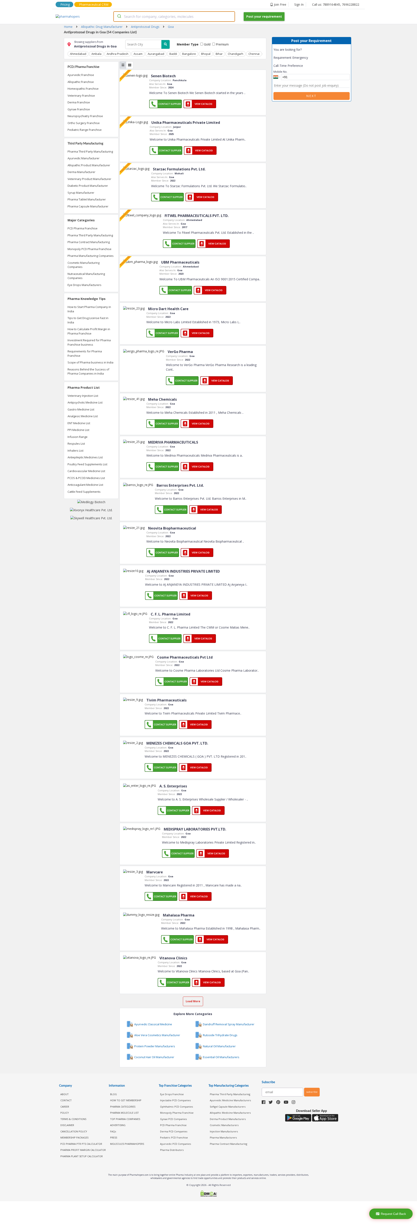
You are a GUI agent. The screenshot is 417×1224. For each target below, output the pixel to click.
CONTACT (66, 1100)
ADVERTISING (118, 1125)
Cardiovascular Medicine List (86, 471)
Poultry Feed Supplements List (87, 464)
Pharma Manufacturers (223, 1137)
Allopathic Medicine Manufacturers (230, 1112)
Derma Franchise (79, 102)
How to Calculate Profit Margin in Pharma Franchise (89, 331)
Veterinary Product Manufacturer (89, 179)
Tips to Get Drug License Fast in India (88, 320)
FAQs (113, 1131)
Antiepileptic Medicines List (85, 457)
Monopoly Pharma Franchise (177, 1112)
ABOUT (64, 1094)
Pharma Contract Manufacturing (89, 242)
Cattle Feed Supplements (84, 492)
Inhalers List (75, 450)
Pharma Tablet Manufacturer (87, 199)
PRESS (113, 1137)
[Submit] (119, 16)
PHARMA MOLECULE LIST (124, 1112)
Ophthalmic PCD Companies (176, 1106)
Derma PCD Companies (173, 1131)
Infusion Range (78, 437)
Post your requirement (264, 16)
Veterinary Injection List (83, 396)
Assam (138, 54)
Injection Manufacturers (224, 1131)
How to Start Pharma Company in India (89, 309)
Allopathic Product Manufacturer (89, 165)
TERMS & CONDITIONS (73, 1119)
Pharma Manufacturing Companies (91, 256)
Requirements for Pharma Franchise (85, 353)
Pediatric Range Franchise (85, 130)
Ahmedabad (78, 54)
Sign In (299, 4)
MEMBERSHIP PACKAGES (74, 1137)
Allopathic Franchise (81, 82)
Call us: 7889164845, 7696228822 (335, 4)
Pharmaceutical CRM (93, 4)
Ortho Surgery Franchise (84, 123)
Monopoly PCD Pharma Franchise (89, 249)
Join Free (280, 4)
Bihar (219, 54)
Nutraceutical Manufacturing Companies (86, 276)
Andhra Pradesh (117, 54)
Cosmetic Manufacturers (224, 1125)
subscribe (312, 1091)
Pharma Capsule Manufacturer (88, 206)
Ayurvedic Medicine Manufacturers (230, 1100)
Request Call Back (393, 1214)
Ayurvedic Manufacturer (83, 158)
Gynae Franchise (79, 109)
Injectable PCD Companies (175, 1100)
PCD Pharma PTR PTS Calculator (81, 1143)
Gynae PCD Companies (173, 1119)
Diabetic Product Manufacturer (88, 186)
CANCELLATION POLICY (73, 1131)
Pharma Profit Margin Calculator (83, 1150)
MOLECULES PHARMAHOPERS (127, 1143)
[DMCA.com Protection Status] (208, 1194)
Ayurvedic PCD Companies (175, 1143)
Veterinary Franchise (81, 96)
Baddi (173, 54)
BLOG (113, 1094)
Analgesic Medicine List (83, 416)
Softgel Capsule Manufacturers (227, 1106)
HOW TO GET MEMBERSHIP (125, 1100)
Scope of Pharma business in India (90, 362)
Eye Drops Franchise (172, 1094)
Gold (206, 44)
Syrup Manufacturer (81, 193)
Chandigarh (235, 54)
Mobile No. (280, 72)
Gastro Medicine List (81, 409)
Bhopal (205, 54)
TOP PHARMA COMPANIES (125, 1119)
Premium (222, 44)
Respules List (76, 444)
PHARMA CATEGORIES (122, 1106)
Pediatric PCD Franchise (174, 1137)
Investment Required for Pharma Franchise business (89, 342)
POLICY (64, 1112)
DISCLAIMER (67, 1125)
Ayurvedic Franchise (81, 75)
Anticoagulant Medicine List (85, 485)
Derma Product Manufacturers (228, 1119)
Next (311, 96)
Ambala (96, 54)
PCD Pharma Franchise (83, 228)
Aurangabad (156, 54)
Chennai (254, 54)
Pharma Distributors (172, 1150)
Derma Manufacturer (81, 172)
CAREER (64, 1106)
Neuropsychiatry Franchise (85, 116)
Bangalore (189, 54)
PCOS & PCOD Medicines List (86, 478)
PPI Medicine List (78, 430)
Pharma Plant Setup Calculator (81, 1156)
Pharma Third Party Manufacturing (90, 151)
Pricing (65, 4)
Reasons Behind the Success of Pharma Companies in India (88, 371)
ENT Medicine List (79, 423)
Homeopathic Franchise (83, 89)
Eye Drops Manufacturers (84, 285)
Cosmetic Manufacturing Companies (83, 265)
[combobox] (174, 16)
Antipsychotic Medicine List (85, 402)
